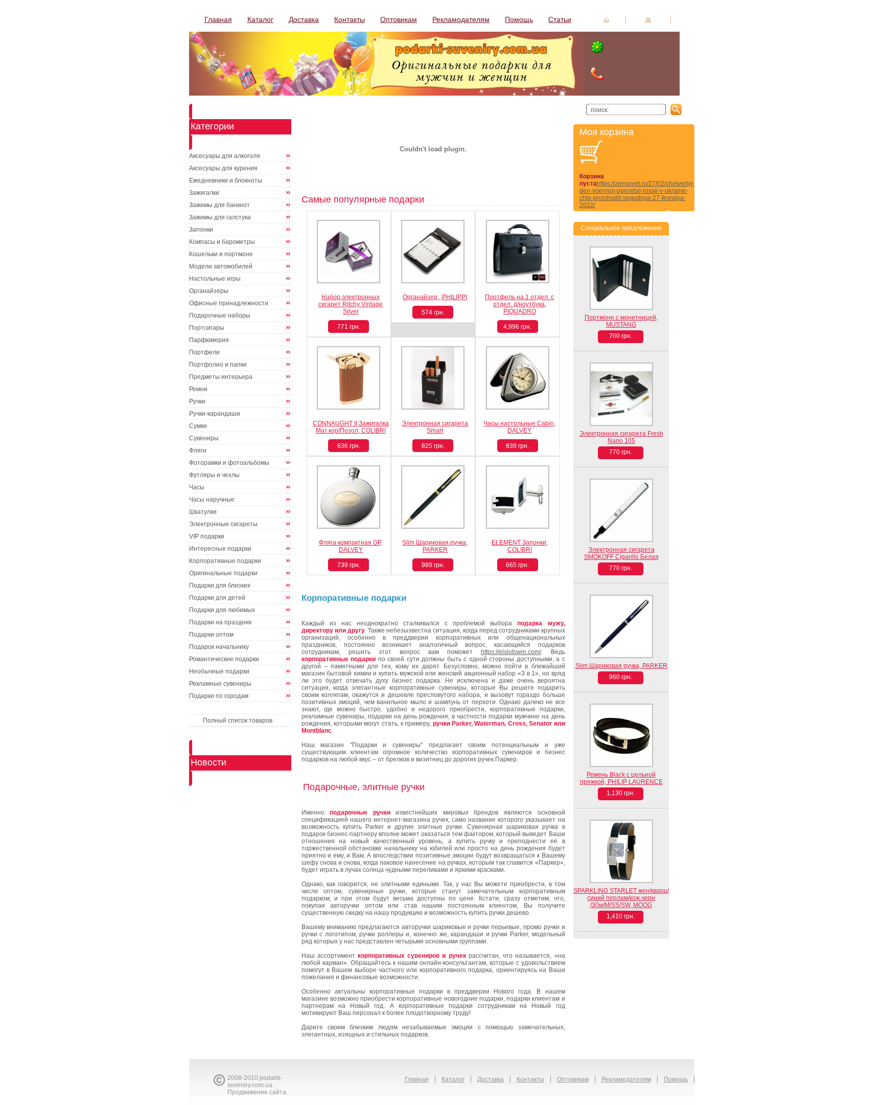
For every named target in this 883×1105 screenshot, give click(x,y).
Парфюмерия (209, 340)
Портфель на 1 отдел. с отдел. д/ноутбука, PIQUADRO (519, 304)
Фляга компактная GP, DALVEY (350, 546)
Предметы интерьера (220, 376)
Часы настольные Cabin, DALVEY (519, 427)
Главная (218, 19)
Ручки (197, 401)
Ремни (198, 389)
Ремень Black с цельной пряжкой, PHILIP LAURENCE (621, 778)
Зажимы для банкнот (219, 205)
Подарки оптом (211, 634)
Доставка (304, 19)
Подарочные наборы (219, 315)
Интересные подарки (220, 548)
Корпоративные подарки (225, 561)
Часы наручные (212, 499)
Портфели (204, 352)
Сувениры (204, 438)
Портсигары (206, 327)
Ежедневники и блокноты (225, 180)
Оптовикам (398, 19)
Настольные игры (215, 278)
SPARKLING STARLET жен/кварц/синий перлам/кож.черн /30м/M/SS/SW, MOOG (621, 898)
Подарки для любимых (222, 610)
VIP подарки (206, 536)
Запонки (201, 229)
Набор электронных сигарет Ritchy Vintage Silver (350, 304)
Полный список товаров (237, 720)
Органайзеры (208, 291)
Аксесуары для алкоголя (224, 156)
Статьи (559, 19)
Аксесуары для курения (223, 168)
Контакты (349, 19)
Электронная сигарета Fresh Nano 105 (621, 437)
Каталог (260, 19)
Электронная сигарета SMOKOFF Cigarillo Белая (621, 553)
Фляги (197, 450)
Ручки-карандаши (214, 413)
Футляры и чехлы (214, 475)
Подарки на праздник (220, 622)
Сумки (198, 426)
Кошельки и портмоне (221, 254)
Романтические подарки (224, 659)
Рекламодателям (461, 19)
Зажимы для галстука (220, 217)
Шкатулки (203, 511)
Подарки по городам (218, 696)
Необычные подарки (219, 671)
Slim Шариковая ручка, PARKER (435, 546)
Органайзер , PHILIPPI (435, 297)
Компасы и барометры (222, 241)
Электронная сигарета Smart (435, 427)
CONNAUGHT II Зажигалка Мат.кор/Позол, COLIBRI (351, 427)
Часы (196, 487)
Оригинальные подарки (223, 573)
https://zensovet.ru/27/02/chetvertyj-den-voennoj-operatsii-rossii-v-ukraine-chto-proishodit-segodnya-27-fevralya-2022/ (636, 194)
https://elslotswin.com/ (511, 652)
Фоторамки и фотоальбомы (229, 462)
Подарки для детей (217, 597)
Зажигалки (204, 192)
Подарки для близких (219, 585)
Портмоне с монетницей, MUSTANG (621, 321)
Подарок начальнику (219, 646)
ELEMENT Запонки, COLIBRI (520, 546)
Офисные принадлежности (228, 303)
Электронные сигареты (223, 524)
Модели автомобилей (220, 266)
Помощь (519, 19)
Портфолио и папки (218, 364)
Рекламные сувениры (220, 683)
